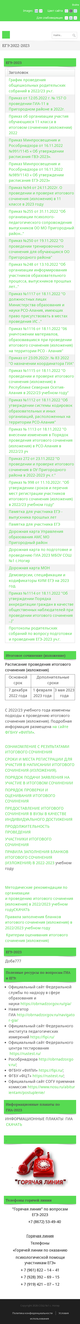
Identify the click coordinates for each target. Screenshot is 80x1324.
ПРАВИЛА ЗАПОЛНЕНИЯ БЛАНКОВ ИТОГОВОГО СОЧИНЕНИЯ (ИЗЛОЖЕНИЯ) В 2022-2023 (36, 857)
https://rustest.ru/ (25, 1053)
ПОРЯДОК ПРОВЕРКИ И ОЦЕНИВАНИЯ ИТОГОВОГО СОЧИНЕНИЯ (30, 795)
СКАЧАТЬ (22, 909)
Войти (75, 4)
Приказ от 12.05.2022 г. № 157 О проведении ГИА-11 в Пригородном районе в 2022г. (37, 103)
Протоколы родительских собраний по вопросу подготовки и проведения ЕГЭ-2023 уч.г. (40, 634)
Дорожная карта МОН (29, 567)
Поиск (74, 35)
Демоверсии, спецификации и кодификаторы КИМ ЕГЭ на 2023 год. (39, 580)
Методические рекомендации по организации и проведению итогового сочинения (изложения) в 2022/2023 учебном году (39, 898)
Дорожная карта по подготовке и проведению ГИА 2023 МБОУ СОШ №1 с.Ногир (40, 555)
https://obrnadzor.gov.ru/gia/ (46, 1003)
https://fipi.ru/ (42, 1037)
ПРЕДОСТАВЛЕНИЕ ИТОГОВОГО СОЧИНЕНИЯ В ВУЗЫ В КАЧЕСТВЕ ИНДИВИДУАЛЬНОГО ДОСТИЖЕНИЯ (38, 814)
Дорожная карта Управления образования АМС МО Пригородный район (36, 537)
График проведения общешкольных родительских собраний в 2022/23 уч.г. (37, 85)
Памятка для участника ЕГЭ (34, 524)
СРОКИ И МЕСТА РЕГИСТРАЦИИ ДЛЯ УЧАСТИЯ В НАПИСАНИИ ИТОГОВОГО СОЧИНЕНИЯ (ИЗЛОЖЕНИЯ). (39, 765)
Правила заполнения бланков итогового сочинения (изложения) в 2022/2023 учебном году (38, 922)
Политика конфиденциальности (32, 1313)
